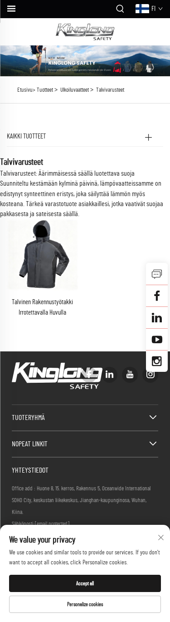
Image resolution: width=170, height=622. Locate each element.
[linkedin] (109, 375)
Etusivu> (26, 90)
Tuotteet (45, 90)
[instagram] (150, 375)
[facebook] (89, 375)
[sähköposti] (157, 295)
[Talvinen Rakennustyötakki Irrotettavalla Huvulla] (42, 254)
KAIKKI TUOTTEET (26, 136)
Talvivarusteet (110, 90)
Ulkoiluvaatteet (74, 90)
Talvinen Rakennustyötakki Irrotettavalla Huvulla (42, 307)
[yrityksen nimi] (85, 32)
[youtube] (130, 375)
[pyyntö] (157, 274)
